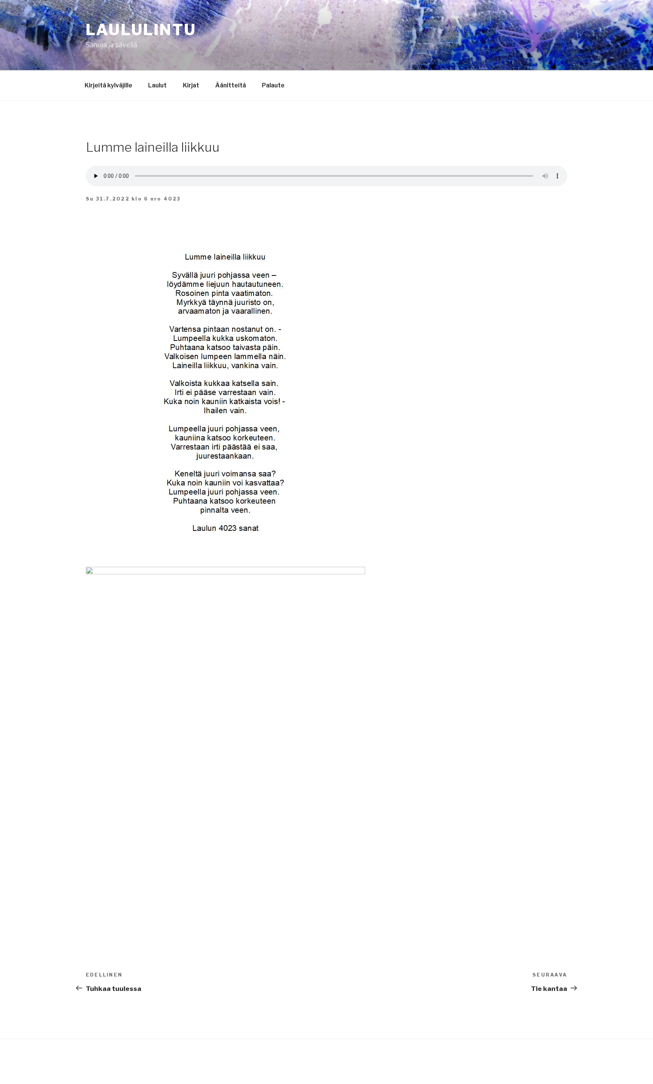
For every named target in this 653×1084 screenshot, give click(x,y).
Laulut (157, 85)
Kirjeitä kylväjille (108, 85)
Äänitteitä (230, 85)
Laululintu (141, 29)
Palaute (273, 85)
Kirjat (191, 85)
